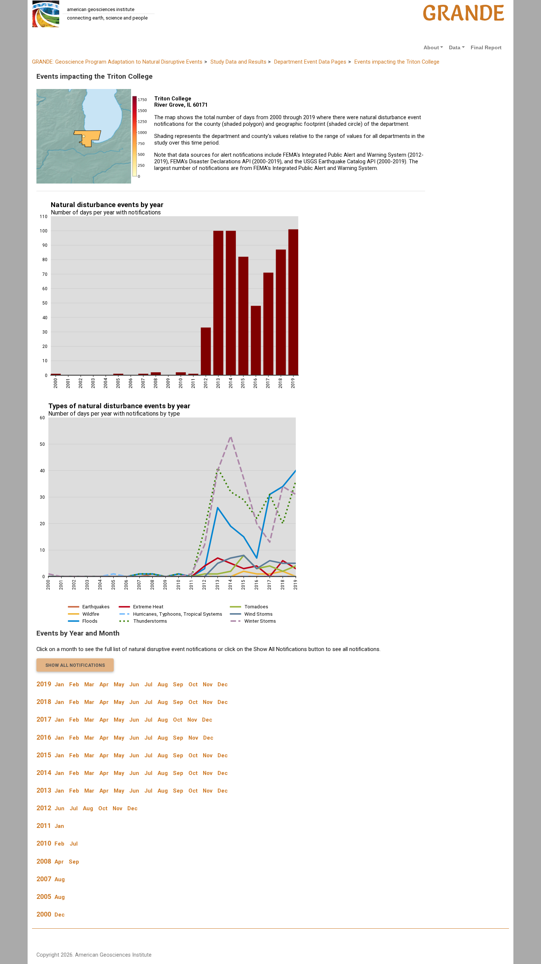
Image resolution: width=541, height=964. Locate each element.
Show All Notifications (75, 665)
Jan (59, 684)
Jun (134, 684)
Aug (163, 684)
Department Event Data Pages (310, 61)
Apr (104, 684)
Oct (193, 684)
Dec (223, 684)
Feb (74, 684)
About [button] (431, 47)
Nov (207, 684)
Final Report (486, 47)
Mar (89, 684)
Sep (178, 684)
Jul (148, 684)
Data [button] (454, 47)
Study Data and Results (238, 61)
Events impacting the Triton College (396, 61)
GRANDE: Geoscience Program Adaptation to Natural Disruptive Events (117, 61)
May (119, 684)
